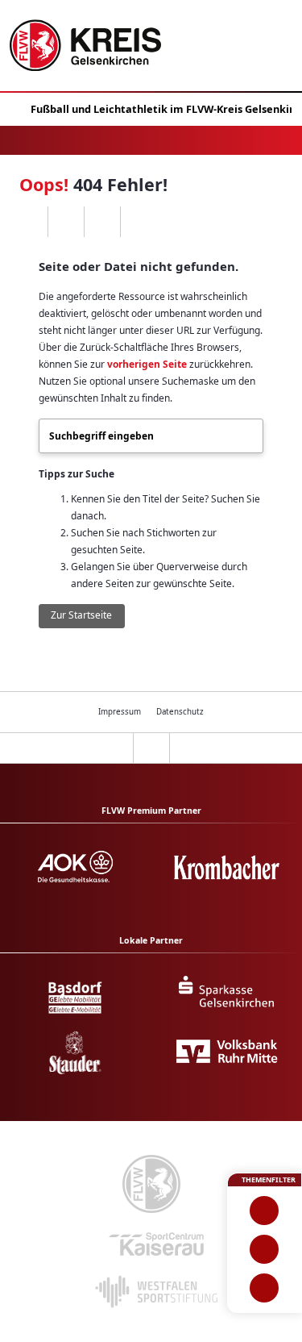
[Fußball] (265, 1210)
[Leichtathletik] (265, 1249)
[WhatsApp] (29, 221)
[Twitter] (102, 221)
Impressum (119, 711)
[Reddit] (138, 221)
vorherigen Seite (147, 364)
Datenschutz (180, 711)
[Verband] (265, 1287)
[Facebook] (66, 221)
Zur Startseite (81, 615)
